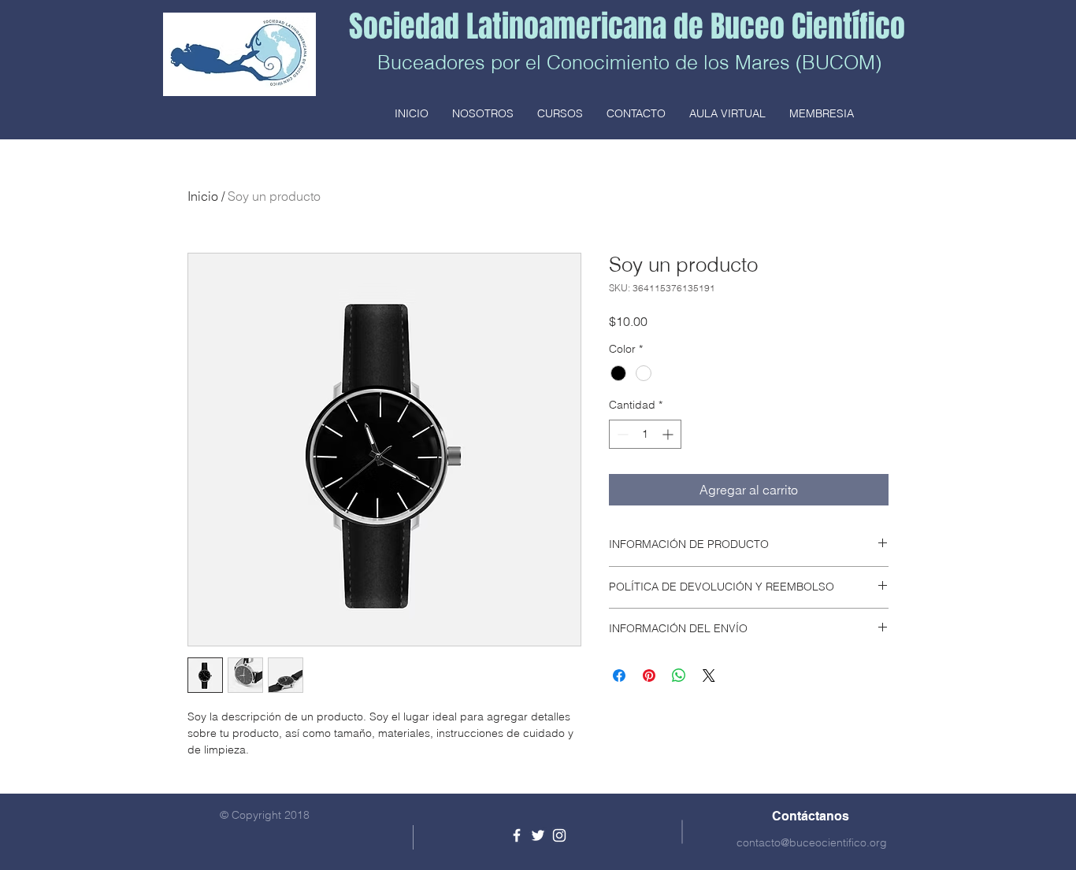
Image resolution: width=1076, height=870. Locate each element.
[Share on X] (708, 675)
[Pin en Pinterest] (649, 675)
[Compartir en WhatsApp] (679, 675)
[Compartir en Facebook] (619, 675)
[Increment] (669, 434)
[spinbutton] (645, 434)
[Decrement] (621, 434)
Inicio (202, 196)
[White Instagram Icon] (559, 835)
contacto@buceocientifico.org (812, 842)
